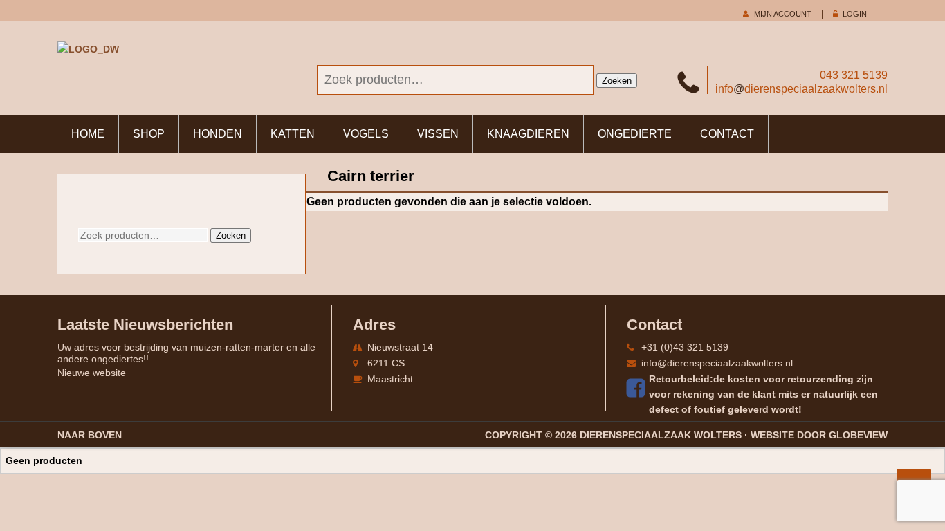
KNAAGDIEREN (528, 134)
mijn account (782, 14)
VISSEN (438, 134)
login (855, 14)
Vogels (366, 134)
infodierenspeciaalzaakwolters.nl (801, 89)
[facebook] (638, 387)
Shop (149, 134)
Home (87, 134)
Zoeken (617, 80)
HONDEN (217, 134)
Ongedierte (635, 134)
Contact (727, 134)
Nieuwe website (91, 372)
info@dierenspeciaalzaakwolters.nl (717, 363)
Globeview (858, 434)
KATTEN (292, 134)
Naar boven (89, 434)
